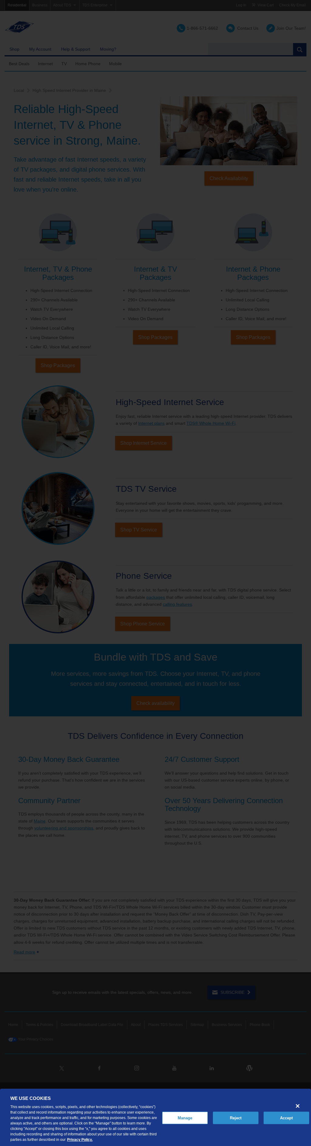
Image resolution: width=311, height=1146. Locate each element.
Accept (286, 1117)
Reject (236, 1117)
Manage (185, 1117)
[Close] (297, 1106)
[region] (155, 1117)
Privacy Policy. (80, 1140)
